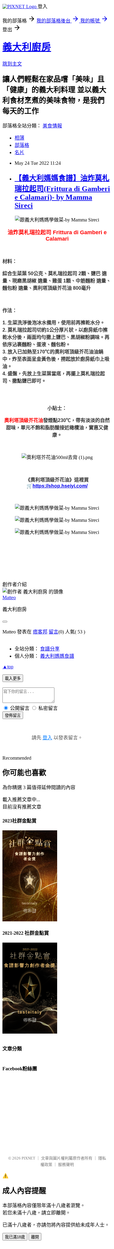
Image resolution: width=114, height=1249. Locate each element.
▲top (7, 666)
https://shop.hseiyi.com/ (60, 485)
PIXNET (28, 1158)
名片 (19, 152)
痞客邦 (40, 631)
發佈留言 (13, 715)
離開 (35, 1237)
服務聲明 (66, 1164)
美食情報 (52, 125)
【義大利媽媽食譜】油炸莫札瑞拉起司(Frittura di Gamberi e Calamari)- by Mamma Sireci (62, 191)
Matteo (9, 597)
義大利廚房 (26, 47)
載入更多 (13, 678)
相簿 (19, 137)
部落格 (22, 145)
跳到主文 (12, 63)
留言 (53, 631)
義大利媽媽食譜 (57, 656)
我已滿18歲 (15, 1237)
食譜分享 (50, 648)
